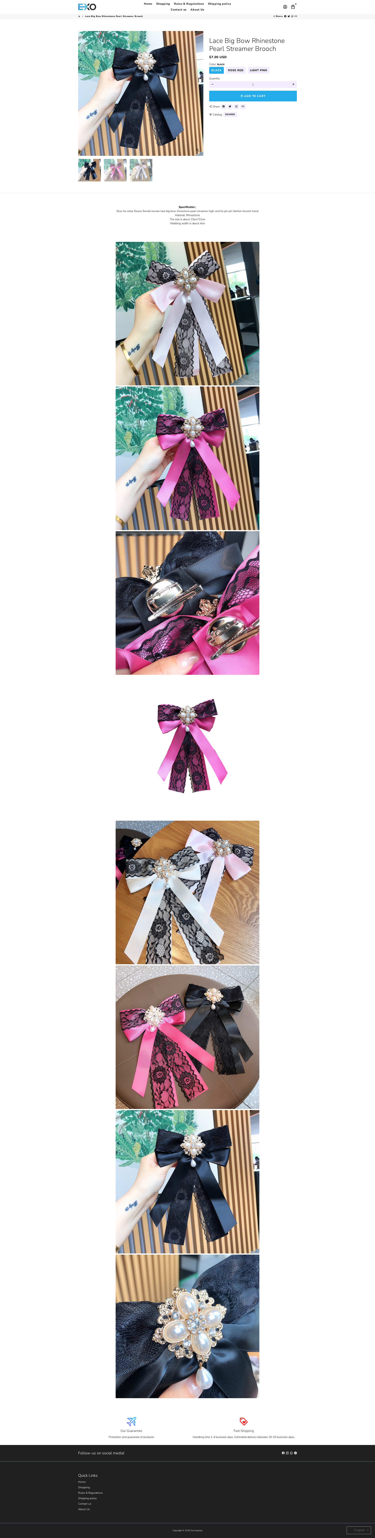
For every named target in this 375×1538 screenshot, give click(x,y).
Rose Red (235, 70)
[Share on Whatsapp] (292, 16)
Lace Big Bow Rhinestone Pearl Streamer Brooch (114, 16)
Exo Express (196, 1530)
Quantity (214, 78)
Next (198, 93)
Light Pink (258, 70)
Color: (217, 64)
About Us (197, 10)
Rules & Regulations (189, 4)
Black (216, 70)
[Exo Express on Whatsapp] (291, 1453)
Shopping (163, 4)
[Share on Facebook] (285, 16)
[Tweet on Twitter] (289, 16)
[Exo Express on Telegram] (295, 1453)
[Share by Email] (296, 16)
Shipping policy (219, 4)
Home (148, 4)
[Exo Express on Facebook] (283, 1453)
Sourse (230, 114)
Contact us (179, 10)
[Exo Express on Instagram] (287, 1453)
